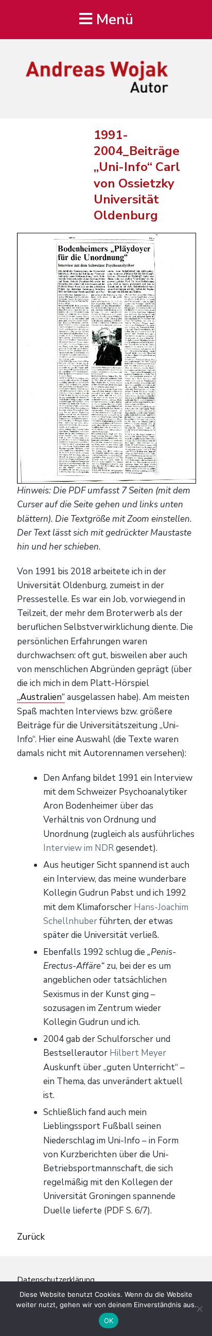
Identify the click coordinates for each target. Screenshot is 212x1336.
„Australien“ (41, 697)
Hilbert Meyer (138, 1053)
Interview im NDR (78, 848)
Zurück (31, 1237)
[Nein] (199, 1309)
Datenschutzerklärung (56, 1280)
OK (109, 1320)
